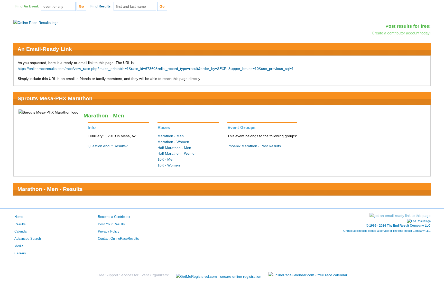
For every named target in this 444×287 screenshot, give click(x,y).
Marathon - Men (171, 136)
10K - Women (169, 165)
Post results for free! (408, 26)
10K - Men (166, 159)
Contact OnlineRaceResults (118, 238)
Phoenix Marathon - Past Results (254, 146)
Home (18, 217)
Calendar (20, 231)
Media (18, 246)
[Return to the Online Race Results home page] (36, 22)
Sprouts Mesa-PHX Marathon (54, 98)
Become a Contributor (114, 217)
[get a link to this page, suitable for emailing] (400, 216)
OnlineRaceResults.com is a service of (387, 230)
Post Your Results (111, 224)
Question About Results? (108, 146)
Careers (20, 253)
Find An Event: (27, 6)
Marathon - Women (173, 142)
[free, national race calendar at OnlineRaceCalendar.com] (308, 275)
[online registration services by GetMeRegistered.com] (218, 275)
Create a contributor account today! (401, 33)
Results (20, 224)
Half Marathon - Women (177, 153)
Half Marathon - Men (174, 148)
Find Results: (101, 6)
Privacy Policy (108, 231)
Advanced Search (27, 238)
